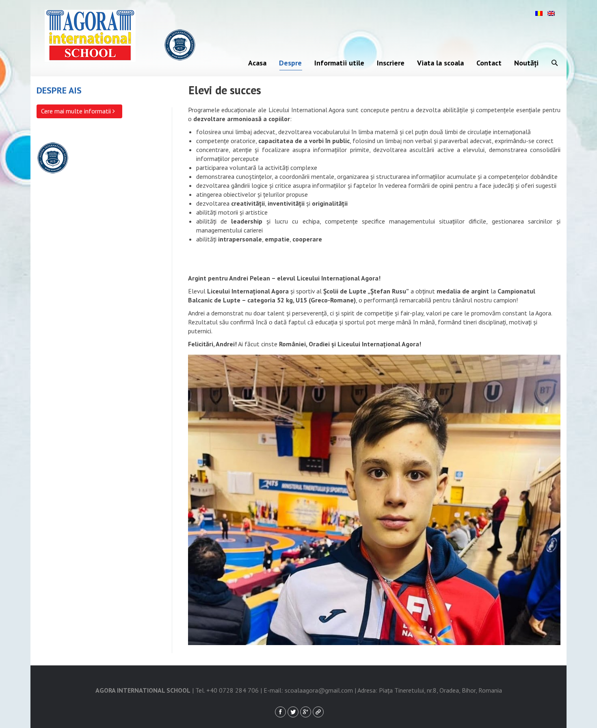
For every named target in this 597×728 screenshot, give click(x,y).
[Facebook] (280, 711)
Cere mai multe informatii (76, 111)
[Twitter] (293, 711)
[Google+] (305, 711)
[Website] (318, 711)
